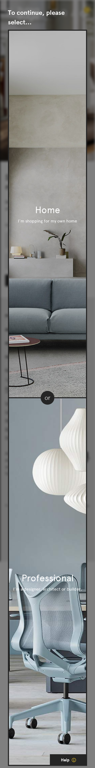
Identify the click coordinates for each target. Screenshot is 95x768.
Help (65, 760)
